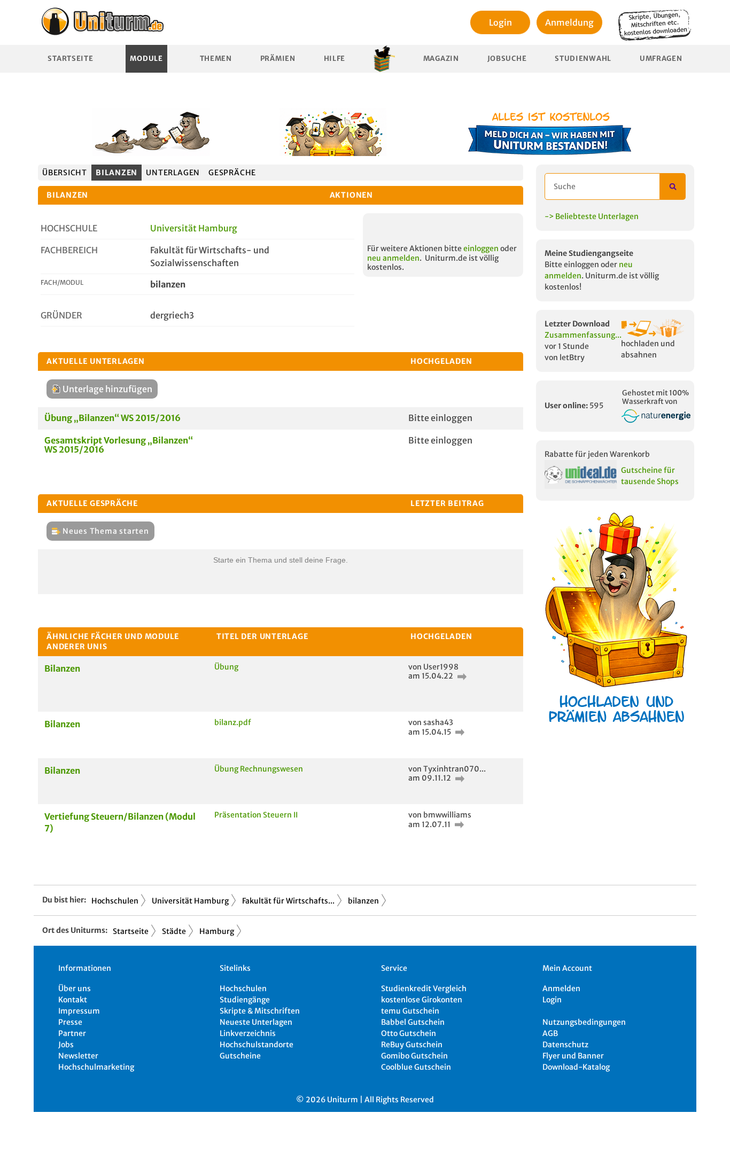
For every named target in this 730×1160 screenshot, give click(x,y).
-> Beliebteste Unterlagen (592, 216)
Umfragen (661, 58)
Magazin (441, 58)
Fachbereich (69, 250)
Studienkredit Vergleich (424, 988)
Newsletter (78, 1056)
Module (146, 58)
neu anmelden (393, 258)
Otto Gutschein (408, 1033)
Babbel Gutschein (413, 1022)
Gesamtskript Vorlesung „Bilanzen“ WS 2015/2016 (118, 445)
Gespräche (232, 172)
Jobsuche (507, 58)
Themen (216, 58)
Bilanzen (62, 668)
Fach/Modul (62, 282)
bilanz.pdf (232, 722)
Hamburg (216, 931)
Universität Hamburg (193, 228)
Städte (174, 931)
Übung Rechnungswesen (258, 769)
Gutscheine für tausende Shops (650, 475)
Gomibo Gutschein (414, 1056)
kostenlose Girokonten (421, 1000)
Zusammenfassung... (583, 335)
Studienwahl (583, 58)
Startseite (70, 58)
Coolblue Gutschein (416, 1067)
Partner (72, 1033)
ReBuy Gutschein (411, 1044)
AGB (550, 1033)
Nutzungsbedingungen (584, 1022)
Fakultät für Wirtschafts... (288, 901)
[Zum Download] (461, 676)
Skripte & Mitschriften (260, 1011)
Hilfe (335, 58)
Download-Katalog (576, 1067)
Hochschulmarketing (96, 1067)
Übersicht (64, 172)
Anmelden (561, 988)
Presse (70, 1022)
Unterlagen (173, 172)
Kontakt (72, 1000)
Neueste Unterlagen (256, 1022)
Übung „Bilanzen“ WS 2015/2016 (112, 417)
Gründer (61, 315)
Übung (226, 667)
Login (500, 22)
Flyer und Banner (573, 1056)
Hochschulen (114, 901)
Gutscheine (240, 1056)
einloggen (481, 248)
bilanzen (116, 172)
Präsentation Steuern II (256, 815)
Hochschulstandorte (256, 1044)
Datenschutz (565, 1044)
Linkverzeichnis (248, 1033)
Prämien (278, 58)
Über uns (74, 988)
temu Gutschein (410, 1011)
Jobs (66, 1044)
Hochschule (69, 228)
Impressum (79, 1011)
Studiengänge (245, 1000)
